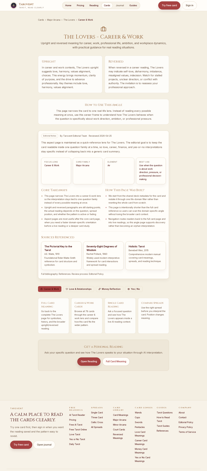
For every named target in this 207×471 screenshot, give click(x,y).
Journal (120, 5)
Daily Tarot (74, 444)
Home (68, 5)
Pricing (80, 5)
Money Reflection (111, 289)
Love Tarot (74, 434)
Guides (133, 5)
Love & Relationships (80, 289)
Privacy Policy (186, 427)
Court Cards (119, 429)
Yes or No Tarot (77, 439)
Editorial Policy (96, 274)
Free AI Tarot (75, 424)
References (65, 274)
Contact (182, 417)
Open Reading (89, 361)
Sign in (189, 5)
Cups (137, 417)
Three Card (97, 417)
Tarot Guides (163, 426)
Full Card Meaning (116, 361)
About (182, 412)
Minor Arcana (119, 424)
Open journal (44, 444)
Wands (138, 412)
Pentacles (140, 427)
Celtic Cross (97, 422)
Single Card (97, 412)
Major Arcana (53, 20)
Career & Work (51, 289)
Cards (107, 5)
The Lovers (69, 20)
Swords (138, 422)
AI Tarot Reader (77, 415)
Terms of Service (187, 432)
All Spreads (96, 427)
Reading (94, 5)
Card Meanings (120, 415)
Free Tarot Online (78, 429)
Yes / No (135, 289)
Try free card (169, 5)
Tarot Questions (165, 412)
